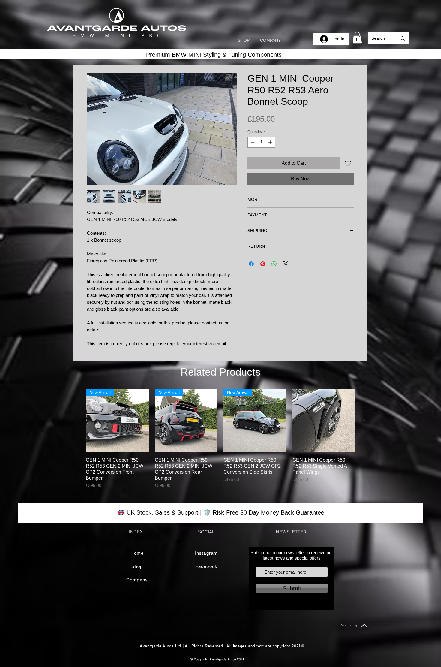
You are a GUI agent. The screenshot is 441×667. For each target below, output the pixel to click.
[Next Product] (364, 420)
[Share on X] (285, 263)
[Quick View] (324, 420)
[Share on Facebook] (251, 263)
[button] (357, 37)
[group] (221, 439)
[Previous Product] (77, 420)
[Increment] (270, 142)
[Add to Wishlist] (348, 163)
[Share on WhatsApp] (274, 263)
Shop (137, 566)
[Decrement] (252, 142)
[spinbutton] (261, 142)
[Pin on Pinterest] (262, 263)
